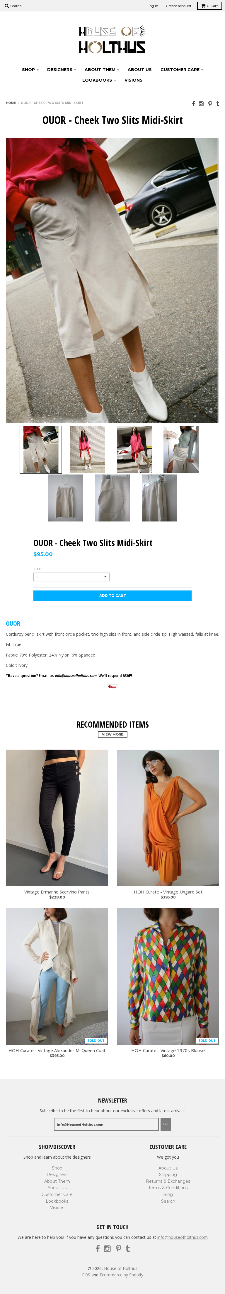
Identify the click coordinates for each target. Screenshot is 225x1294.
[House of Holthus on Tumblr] (217, 103)
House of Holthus (120, 1268)
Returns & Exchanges (168, 1181)
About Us (140, 69)
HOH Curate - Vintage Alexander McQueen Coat (56, 1050)
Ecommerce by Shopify (121, 1275)
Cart (212, 6)
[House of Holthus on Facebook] (193, 103)
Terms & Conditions (168, 1187)
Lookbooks (97, 80)
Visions (134, 80)
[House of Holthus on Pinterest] (210, 103)
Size (37, 569)
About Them (100, 69)
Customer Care (180, 69)
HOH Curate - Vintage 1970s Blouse (168, 1050)
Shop (28, 69)
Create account (179, 6)
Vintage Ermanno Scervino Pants (57, 892)
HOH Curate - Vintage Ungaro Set (168, 892)
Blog (168, 1194)
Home (11, 103)
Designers (59, 69)
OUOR (13, 623)
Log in (153, 6)
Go (165, 1124)
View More (112, 734)
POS (86, 1275)
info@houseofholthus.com (182, 1237)
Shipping (168, 1174)
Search (168, 1201)
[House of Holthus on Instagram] (201, 103)
